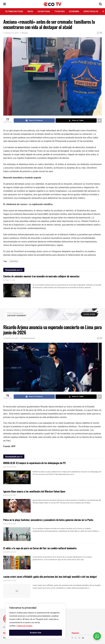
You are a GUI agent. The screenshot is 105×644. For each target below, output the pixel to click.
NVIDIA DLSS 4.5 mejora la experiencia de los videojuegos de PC (34, 463)
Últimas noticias (14, 11)
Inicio (30, 11)
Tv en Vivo (59, 11)
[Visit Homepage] (52, 4)
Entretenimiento (28, 338)
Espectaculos (91, 11)
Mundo (25, 33)
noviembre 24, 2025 (11, 33)
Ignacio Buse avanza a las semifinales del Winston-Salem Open (34, 491)
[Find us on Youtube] (83, 638)
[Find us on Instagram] (79, 638)
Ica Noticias (44, 11)
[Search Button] (100, 4)
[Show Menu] (4, 4)
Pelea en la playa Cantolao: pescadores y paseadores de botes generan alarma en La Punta (48, 520)
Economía (74, 11)
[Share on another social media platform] (99, 120)
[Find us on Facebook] (72, 638)
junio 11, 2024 (10, 280)
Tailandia (14, 261)
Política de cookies (24, 625)
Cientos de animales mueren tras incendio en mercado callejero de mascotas (41, 276)
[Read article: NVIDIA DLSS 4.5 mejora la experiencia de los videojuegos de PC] (17, 477)
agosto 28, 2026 (10, 467)
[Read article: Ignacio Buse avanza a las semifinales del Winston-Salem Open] (17, 506)
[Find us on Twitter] (76, 638)
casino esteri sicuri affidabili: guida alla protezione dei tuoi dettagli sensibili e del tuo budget (50, 576)
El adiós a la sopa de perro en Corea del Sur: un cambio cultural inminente (39, 548)
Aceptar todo (35, 632)
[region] (35, 621)
